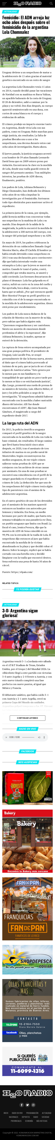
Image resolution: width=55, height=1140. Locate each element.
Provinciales (16, 1121)
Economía (29, 1121)
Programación (32, 1113)
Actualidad (46, 1113)
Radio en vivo (17, 1113)
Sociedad (45, 1117)
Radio (35, 1117)
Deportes (26, 1117)
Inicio (6, 1113)
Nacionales (13, 1117)
